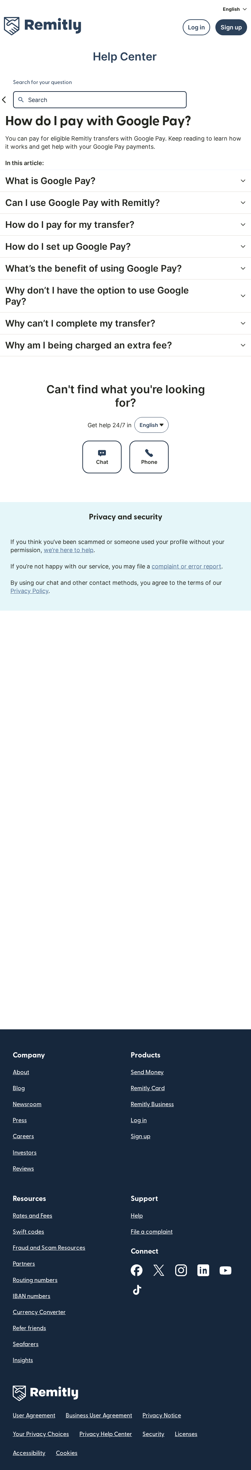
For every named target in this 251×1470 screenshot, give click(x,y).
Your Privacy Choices (41, 1434)
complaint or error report (186, 566)
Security (153, 1434)
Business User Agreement (99, 1415)
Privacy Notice (161, 1415)
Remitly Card (148, 1088)
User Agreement (34, 1415)
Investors (25, 1153)
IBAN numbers (31, 1296)
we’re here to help (68, 550)
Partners (24, 1264)
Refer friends (29, 1328)
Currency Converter (39, 1312)
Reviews (23, 1169)
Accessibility (29, 1453)
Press (20, 1120)
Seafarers (26, 1344)
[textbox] (107, 100)
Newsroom (27, 1104)
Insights (23, 1360)
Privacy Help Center (105, 1434)
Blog (19, 1088)
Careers (23, 1136)
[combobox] (151, 425)
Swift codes (28, 1232)
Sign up (140, 1136)
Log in (139, 1120)
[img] (42, 26)
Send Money (147, 1072)
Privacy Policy (29, 590)
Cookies (66, 1453)
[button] (235, 9)
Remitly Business (152, 1104)
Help (137, 1216)
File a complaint (152, 1232)
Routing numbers (35, 1280)
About (21, 1072)
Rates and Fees (32, 1216)
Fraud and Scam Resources (49, 1248)
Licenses (186, 1434)
